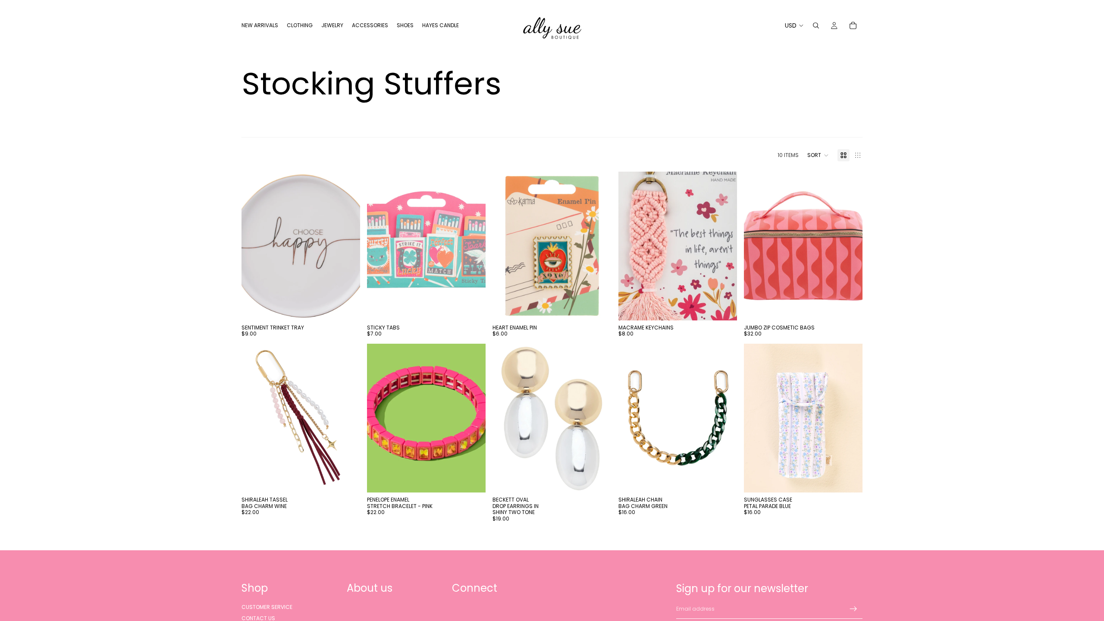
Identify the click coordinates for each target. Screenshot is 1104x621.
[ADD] (346, 307)
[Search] (815, 25)
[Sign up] (853, 609)
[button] (818, 155)
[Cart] (853, 25)
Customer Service (267, 607)
